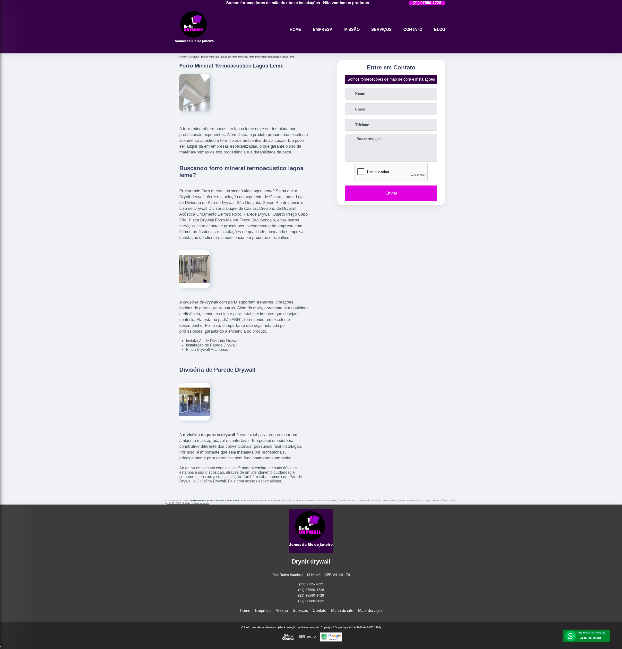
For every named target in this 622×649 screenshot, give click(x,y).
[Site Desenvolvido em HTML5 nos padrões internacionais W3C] (308, 637)
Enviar (391, 193)
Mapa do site (342, 610)
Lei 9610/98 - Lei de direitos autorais (188, 503)
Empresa (323, 29)
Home (295, 29)
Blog (439, 29)
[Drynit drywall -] (194, 47)
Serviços (381, 29)
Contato (412, 29)
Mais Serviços (370, 610)
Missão (352, 29)
